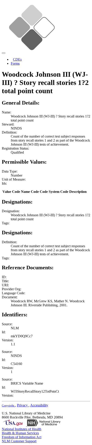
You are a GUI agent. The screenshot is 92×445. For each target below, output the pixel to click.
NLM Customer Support (19, 441)
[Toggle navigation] (3, 53)
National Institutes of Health (21, 429)
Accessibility (39, 405)
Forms (15, 63)
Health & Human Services (20, 433)
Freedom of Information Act (21, 437)
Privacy (23, 405)
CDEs (17, 59)
